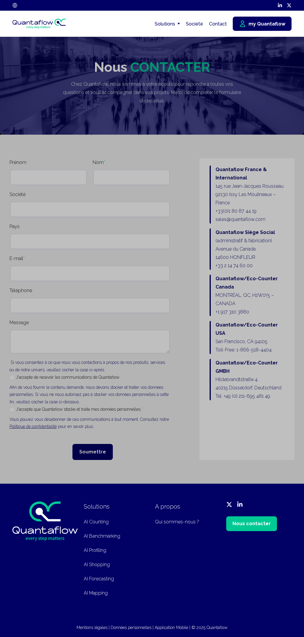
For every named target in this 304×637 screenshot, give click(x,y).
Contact (218, 24)
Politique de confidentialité (33, 426)
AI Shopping (97, 564)
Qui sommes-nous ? (177, 522)
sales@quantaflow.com (240, 219)
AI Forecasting (99, 579)
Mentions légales (92, 627)
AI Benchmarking (102, 536)
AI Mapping (96, 593)
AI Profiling (95, 550)
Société (194, 24)
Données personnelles (131, 627)
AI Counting (96, 522)
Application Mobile (171, 627)
